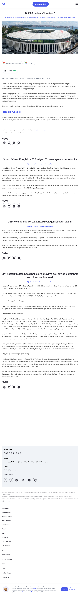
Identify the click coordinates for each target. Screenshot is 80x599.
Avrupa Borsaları (7, 559)
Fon (3, 550)
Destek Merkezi (6, 512)
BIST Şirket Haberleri (48, 17)
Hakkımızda (5, 508)
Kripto (3, 533)
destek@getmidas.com (11, 470)
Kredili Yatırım (6, 577)
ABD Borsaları (6, 545)
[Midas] (4, 4)
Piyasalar (4, 529)
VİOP (3, 564)
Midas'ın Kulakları (7, 516)
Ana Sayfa (8, 17)
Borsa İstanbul (6, 541)
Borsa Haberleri (34, 17)
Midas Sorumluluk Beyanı (40, 130)
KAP (27, 133)
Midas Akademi (6, 520)
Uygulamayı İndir (40, 4)
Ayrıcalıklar (5, 537)
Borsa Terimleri (6, 525)
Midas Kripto (6, 555)
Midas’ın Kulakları (20, 17)
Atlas (3, 568)
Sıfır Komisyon (6, 573)
